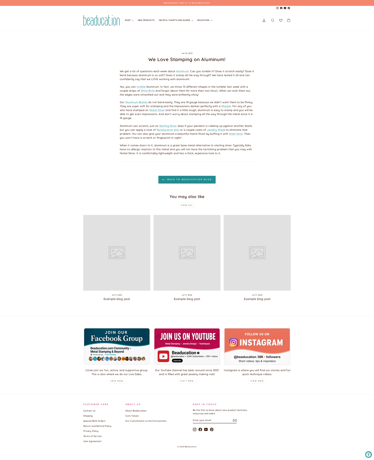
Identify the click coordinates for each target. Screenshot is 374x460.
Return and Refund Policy (97, 426)
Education (203, 20)
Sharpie (226, 106)
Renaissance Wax (168, 130)
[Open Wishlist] (280, 20)
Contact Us (89, 410)
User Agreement (92, 441)
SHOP (128, 20)
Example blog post (117, 299)
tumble (141, 86)
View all (187, 205)
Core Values (132, 415)
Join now (116, 381)
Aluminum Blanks (136, 102)
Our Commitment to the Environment (146, 421)
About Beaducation (136, 410)
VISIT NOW (187, 381)
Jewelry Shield (216, 130)
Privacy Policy (90, 431)
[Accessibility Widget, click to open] (368, 454)
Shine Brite (148, 90)
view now (257, 381)
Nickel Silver (157, 110)
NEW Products (146, 20)
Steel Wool (236, 133)
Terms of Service (92, 436)
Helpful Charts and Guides (175, 20)
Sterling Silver (168, 126)
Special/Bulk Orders (94, 421)
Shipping (88, 415)
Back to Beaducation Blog (189, 179)
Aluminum (182, 71)
